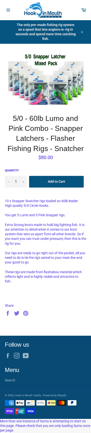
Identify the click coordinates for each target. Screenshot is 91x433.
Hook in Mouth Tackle (28, 395)
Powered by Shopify (54, 395)
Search (10, 380)
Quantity (12, 170)
